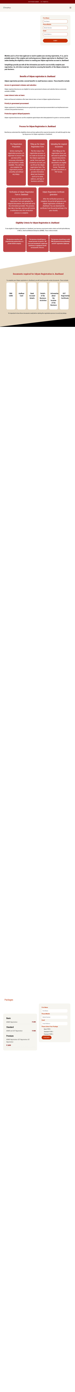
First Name (46, 18)
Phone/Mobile (47, 24)
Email (44, 31)
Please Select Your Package (50, 1026)
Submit (55, 40)
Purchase (47, 1037)
